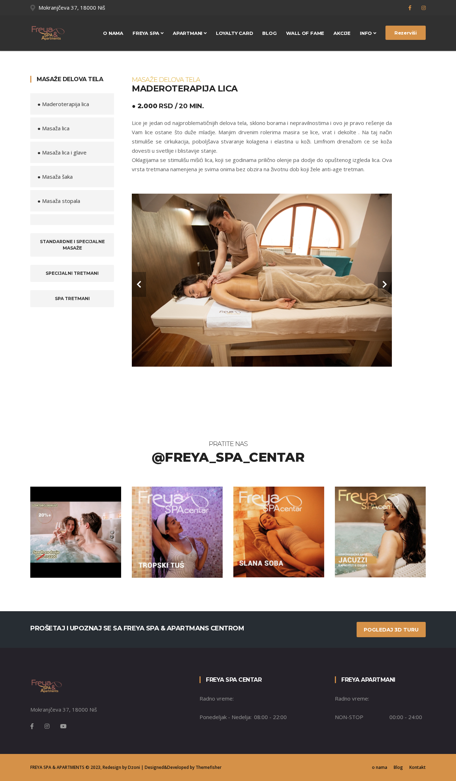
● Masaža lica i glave (62, 152)
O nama (113, 33)
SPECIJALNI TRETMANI (72, 273)
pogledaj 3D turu (391, 630)
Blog (269, 33)
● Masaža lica (53, 128)
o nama (379, 767)
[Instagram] (423, 7)
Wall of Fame (305, 33)
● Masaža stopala (58, 200)
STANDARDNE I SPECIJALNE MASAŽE (72, 245)
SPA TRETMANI (72, 298)
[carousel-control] (139, 284)
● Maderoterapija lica (63, 104)
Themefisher (209, 767)
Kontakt (417, 767)
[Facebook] (410, 7)
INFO (366, 33)
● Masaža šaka (55, 176)
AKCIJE (342, 33)
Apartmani (188, 33)
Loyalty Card (234, 33)
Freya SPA (147, 33)
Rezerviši (405, 33)
